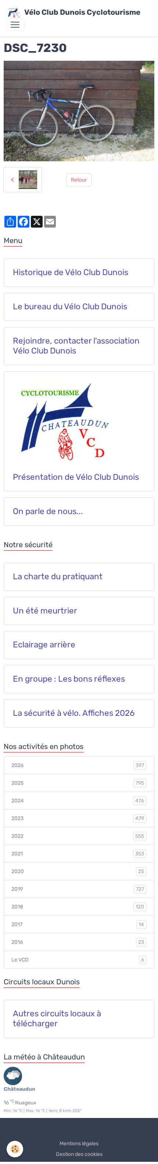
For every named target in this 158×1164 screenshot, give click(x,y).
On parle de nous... (48, 511)
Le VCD (77, 960)
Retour (79, 180)
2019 (77, 889)
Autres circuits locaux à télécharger (57, 1018)
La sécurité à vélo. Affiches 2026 (74, 713)
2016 (77, 942)
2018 (77, 907)
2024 (77, 801)
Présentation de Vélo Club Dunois (76, 477)
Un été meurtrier (45, 611)
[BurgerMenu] (15, 24)
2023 (77, 818)
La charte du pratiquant (58, 576)
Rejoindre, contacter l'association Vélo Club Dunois (76, 346)
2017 (77, 924)
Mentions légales (79, 1143)
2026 (77, 765)
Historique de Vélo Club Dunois (70, 272)
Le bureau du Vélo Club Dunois (70, 307)
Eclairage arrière (44, 645)
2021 (77, 854)
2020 (77, 871)
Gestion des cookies (79, 1154)
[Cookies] (15, 1149)
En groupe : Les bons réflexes (69, 679)
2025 (77, 783)
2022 (77, 836)
